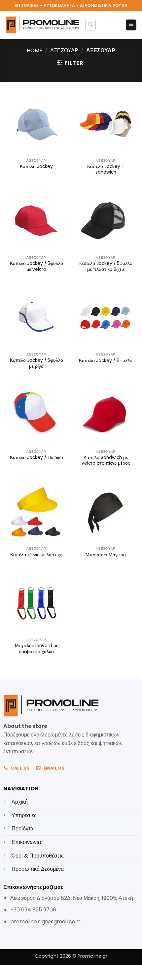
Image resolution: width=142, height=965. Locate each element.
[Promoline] (42, 25)
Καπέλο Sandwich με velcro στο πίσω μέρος (106, 460)
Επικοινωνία (26, 842)
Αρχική (20, 802)
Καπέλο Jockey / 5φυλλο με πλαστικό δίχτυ (105, 266)
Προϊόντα (22, 828)
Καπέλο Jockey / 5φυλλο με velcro (36, 266)
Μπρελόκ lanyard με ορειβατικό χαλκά (36, 648)
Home (34, 50)
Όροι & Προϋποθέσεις (38, 856)
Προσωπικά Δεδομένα (38, 869)
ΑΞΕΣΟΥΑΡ (64, 50)
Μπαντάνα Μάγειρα (106, 555)
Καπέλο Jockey (36, 167)
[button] (131, 25)
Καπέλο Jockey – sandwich (105, 169)
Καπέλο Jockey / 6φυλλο (105, 361)
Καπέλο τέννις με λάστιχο (36, 555)
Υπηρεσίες (24, 815)
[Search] (90, 25)
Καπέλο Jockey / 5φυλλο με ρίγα (36, 363)
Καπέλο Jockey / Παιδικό (36, 458)
